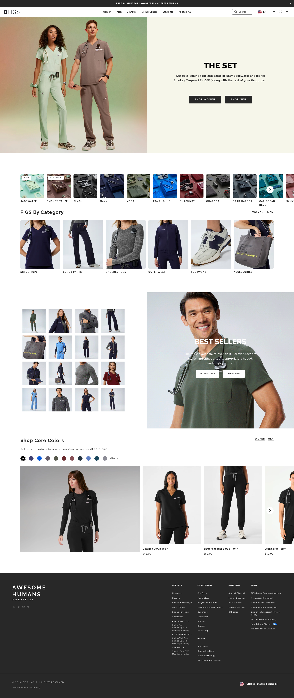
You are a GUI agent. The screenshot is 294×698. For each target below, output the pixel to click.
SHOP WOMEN (205, 99)
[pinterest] (28, 606)
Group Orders (149, 12)
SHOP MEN (238, 99)
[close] (290, 3)
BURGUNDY (187, 201)
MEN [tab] (270, 212)
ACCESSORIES (243, 272)
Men (119, 12)
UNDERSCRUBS (116, 272)
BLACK (78, 201)
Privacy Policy (33, 687)
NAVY (104, 201)
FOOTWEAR (199, 272)
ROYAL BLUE (161, 201)
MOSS (130, 201)
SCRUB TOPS (29, 272)
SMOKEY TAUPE (57, 201)
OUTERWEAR (157, 272)
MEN (271, 438)
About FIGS (185, 12)
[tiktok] (18, 606)
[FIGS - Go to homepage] (12, 12)
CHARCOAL (213, 201)
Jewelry (131, 12)
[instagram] (14, 606)
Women (107, 12)
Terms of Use (18, 687)
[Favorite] (280, 12)
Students (168, 12)
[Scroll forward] (270, 189)
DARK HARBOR (242, 201)
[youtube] (23, 606)
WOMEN (260, 438)
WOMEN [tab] (258, 212)
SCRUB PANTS (72, 272)
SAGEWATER (28, 201)
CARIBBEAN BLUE (267, 203)
